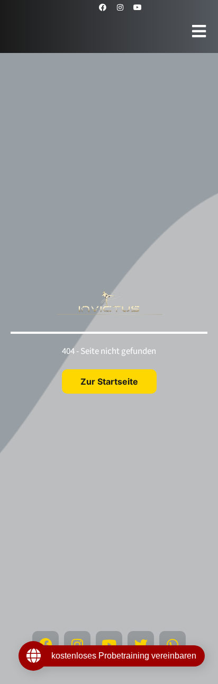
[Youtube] (137, 7)
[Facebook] (102, 7)
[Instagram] (120, 7)
